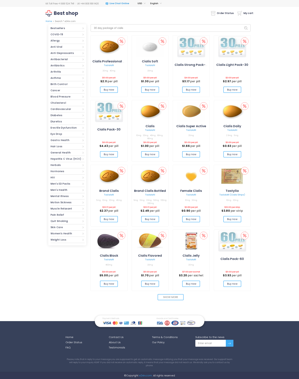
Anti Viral (56, 47)
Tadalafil (109, 65)
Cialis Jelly (191, 255)
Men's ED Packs (60, 183)
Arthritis (56, 71)
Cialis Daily (232, 126)
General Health (61, 152)
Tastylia (232, 191)
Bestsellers (58, 28)
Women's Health (61, 233)
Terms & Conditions (165, 337)
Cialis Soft (150, 61)
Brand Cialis (109, 191)
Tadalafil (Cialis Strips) (232, 194)
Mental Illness (60, 196)
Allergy (55, 40)
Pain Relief (57, 215)
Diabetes (56, 115)
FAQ (68, 347)
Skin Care (57, 227)
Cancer (55, 90)
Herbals (56, 165)
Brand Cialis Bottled (150, 191)
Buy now (109, 89)
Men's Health (59, 190)
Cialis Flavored (150, 255)
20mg (105, 70)
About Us (115, 342)
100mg (163, 200)
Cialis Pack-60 (232, 259)
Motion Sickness (61, 202)
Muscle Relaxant (61, 208)
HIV (53, 177)
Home (49, 21)
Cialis (150, 126)
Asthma (56, 78)
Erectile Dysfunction (64, 127)
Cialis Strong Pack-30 (192, 65)
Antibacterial (59, 59)
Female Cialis (191, 191)
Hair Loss (56, 146)
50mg (156, 200)
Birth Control (59, 84)
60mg (160, 135)
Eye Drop (56, 134)
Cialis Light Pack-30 (232, 65)
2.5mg (229, 135)
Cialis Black (109, 255)
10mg (138, 135)
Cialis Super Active (191, 126)
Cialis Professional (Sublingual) (117, 61)
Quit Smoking (59, 221)
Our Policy (158, 342)
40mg (112, 70)
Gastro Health (60, 140)
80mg (150, 138)
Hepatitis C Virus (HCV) (66, 159)
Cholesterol (58, 103)
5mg (236, 135)
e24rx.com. (145, 375)
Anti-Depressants (62, 53)
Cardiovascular (61, 109)
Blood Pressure (60, 96)
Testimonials (117, 347)
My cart (248, 13)
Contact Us (116, 337)
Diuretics (56, 121)
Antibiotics (58, 65)
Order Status (225, 13)
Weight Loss (58, 239)
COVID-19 (57, 34)
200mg (150, 203)
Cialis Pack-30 (109, 129)
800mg (109, 264)
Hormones (57, 171)
